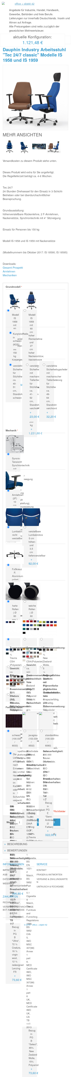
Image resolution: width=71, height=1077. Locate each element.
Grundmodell (13, 286)
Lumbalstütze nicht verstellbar (15, 535)
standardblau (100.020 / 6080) (49, 740)
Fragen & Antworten (49, 874)
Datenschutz (11, 878)
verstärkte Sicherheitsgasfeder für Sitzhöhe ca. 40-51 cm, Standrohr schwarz (16, 381)
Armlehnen (9, 271)
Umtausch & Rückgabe (50, 886)
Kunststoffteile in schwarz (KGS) (14, 339)
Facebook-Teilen (20, 832)
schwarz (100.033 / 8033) (15, 740)
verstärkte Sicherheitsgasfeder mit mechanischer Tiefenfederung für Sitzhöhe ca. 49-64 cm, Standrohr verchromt (49, 391)
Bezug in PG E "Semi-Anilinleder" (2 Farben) (49, 819)
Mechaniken (10, 275)
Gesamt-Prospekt (13, 267)
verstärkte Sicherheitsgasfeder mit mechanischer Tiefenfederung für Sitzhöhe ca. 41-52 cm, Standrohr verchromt (33, 391)
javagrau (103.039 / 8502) (32, 740)
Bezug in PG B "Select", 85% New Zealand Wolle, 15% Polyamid (32, 1052)
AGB (5, 874)
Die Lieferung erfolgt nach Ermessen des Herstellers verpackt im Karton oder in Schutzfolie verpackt (14, 777)
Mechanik (11, 430)
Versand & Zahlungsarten (52, 880)
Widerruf (9, 883)
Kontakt (41, 869)
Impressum (9, 869)
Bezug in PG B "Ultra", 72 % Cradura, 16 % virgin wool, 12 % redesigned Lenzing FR (15, 953)
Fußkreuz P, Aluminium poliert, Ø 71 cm (15, 577)
